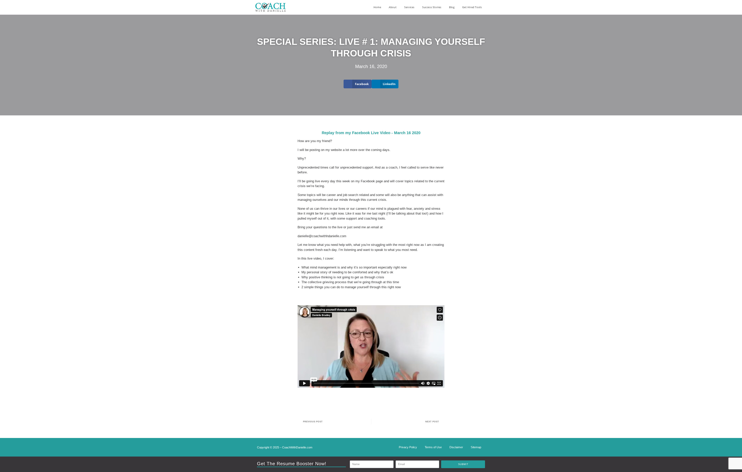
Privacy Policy (408, 447)
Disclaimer (456, 447)
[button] (358, 84)
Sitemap (476, 447)
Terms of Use (433, 447)
